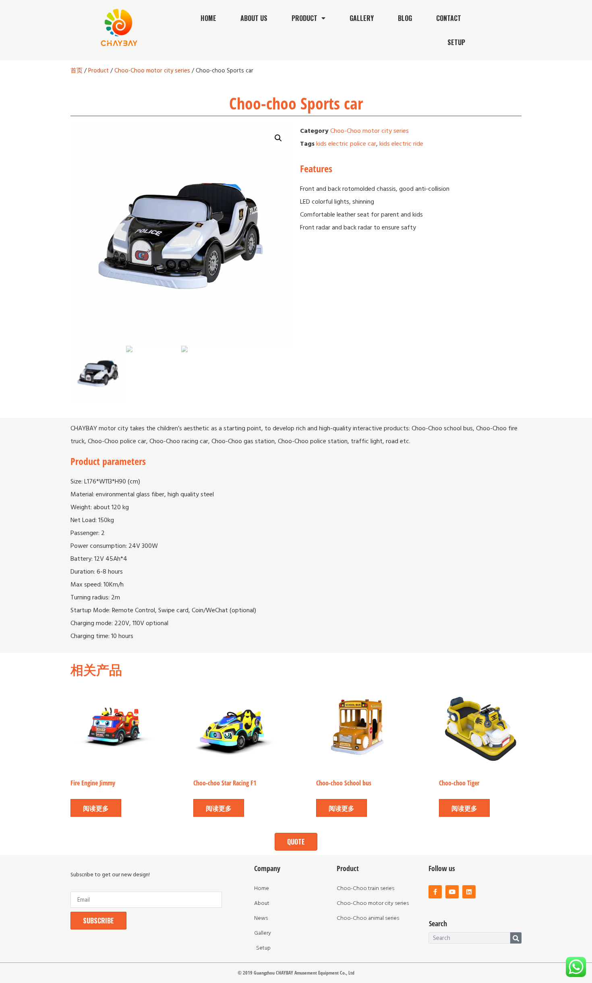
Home (208, 18)
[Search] (516, 938)
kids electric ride (401, 143)
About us (253, 18)
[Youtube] (452, 891)
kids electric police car (346, 143)
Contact (448, 18)
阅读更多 (96, 808)
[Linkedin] (469, 891)
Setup (456, 42)
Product (304, 18)
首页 (76, 71)
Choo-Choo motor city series (152, 71)
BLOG (405, 18)
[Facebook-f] (435, 891)
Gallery (362, 18)
